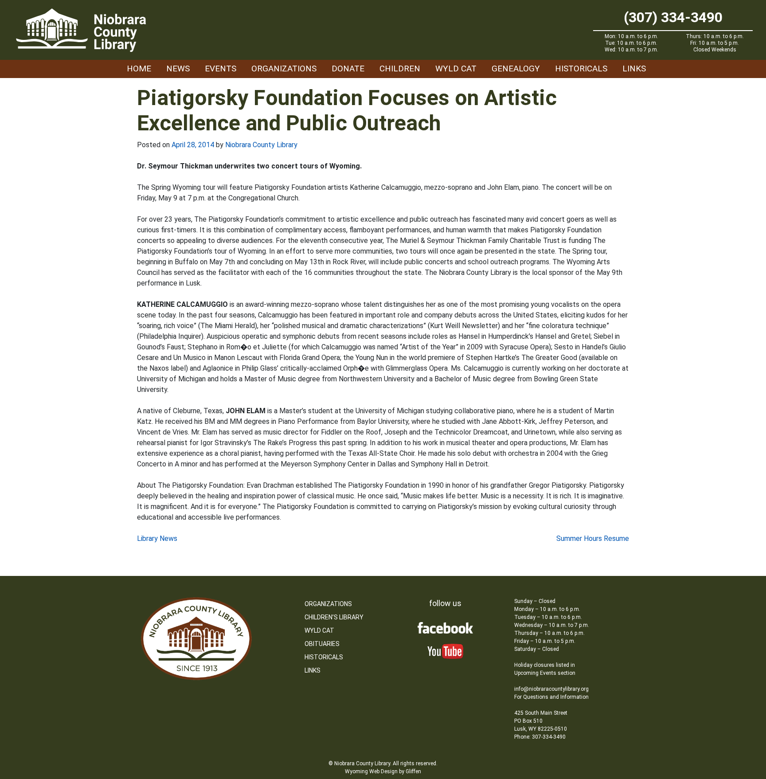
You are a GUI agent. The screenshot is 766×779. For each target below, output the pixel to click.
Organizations (284, 68)
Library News (157, 538)
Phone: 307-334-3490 (540, 737)
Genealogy (516, 68)
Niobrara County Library (261, 145)
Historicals (581, 68)
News (178, 68)
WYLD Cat (456, 68)
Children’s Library (334, 617)
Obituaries (322, 643)
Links (634, 68)
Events (220, 68)
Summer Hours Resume (592, 538)
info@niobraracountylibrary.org (551, 689)
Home (139, 68)
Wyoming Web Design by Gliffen (383, 771)
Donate (348, 68)
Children (399, 68)
